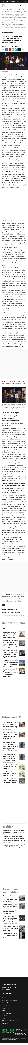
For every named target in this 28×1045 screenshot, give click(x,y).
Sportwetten (5, 1016)
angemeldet (11, 616)
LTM (7, 605)
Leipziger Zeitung (5, 1)
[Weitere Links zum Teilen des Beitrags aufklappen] (22, 49)
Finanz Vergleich (6, 1013)
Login (25, 1)
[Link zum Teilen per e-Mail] (19, 49)
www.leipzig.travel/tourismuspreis (15, 383)
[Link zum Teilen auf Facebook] (6, 49)
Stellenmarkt (13, 1)
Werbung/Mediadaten (7, 1002)
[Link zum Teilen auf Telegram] (16, 49)
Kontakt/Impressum (7, 998)
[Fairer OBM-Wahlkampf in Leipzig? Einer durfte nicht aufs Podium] (21, 929)
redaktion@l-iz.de (11, 27)
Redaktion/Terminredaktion (9, 1000)
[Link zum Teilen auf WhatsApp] (13, 49)
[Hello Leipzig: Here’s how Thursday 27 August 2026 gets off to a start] (21, 774)
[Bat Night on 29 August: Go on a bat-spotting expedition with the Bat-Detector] (21, 781)
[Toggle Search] (21, 5)
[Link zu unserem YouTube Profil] (10, 993)
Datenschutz (5, 1023)
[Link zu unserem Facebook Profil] (3, 993)
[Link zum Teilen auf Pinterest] (10, 49)
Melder (3, 32)
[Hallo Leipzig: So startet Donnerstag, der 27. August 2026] (21, 767)
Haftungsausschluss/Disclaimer (10, 1020)
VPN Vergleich (5, 1011)
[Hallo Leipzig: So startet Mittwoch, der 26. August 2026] (21, 935)
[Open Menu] (25, 5)
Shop (18, 1)
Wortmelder (9, 32)
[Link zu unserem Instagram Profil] (6, 993)
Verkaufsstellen (6, 1005)
